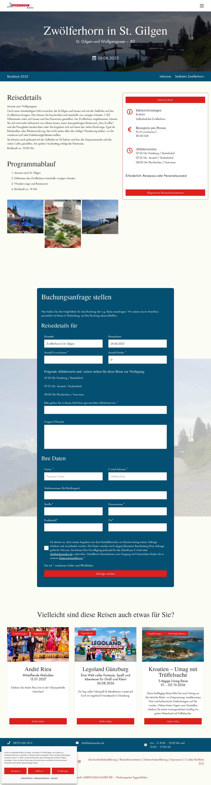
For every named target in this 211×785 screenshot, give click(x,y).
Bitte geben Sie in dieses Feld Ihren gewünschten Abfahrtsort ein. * (81, 403)
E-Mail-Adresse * (118, 469)
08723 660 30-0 (22, 743)
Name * (49, 469)
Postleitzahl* (51, 520)
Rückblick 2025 (17, 76)
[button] (202, 6)
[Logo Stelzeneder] (20, 5)
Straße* (48, 504)
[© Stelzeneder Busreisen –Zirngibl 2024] (63, 224)
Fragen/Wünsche (54, 422)
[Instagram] (79, 761)
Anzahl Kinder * (117, 352)
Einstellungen (63, 771)
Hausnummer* (116, 504)
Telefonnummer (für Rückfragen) (62, 488)
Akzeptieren (15, 771)
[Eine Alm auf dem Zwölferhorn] (25, 218)
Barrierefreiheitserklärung (103, 759)
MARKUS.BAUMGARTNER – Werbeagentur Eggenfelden (114, 777)
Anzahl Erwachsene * (56, 352)
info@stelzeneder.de (61, 554)
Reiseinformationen (130, 759)
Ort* (111, 520)
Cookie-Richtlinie (27, 778)
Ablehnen (39, 771)
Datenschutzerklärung (41, 778)
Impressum (54, 778)
